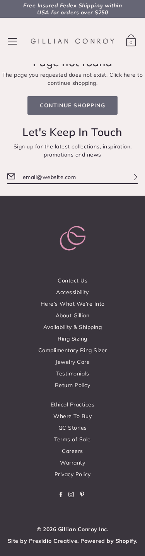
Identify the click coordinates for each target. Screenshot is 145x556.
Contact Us (72, 280)
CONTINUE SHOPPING (72, 105)
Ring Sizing (72, 338)
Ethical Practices (73, 404)
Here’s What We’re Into (73, 303)
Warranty (72, 462)
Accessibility (72, 292)
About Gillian (73, 315)
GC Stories (72, 427)
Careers (72, 451)
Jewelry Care (72, 361)
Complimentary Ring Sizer (72, 350)
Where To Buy (72, 416)
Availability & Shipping (72, 327)
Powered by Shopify (108, 540)
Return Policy (72, 385)
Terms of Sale (72, 439)
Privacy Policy (73, 474)
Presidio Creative (53, 540)
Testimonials (72, 373)
